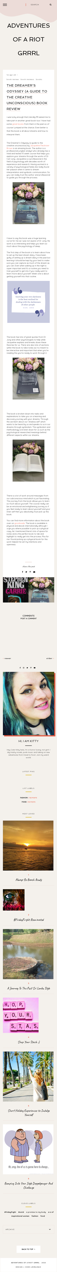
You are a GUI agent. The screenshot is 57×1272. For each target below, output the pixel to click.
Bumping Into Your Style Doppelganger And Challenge (28, 1185)
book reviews (27, 79)
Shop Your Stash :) (29, 1042)
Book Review (13, 79)
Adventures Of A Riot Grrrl (28, 39)
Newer (7, 658)
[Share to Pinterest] (30, 572)
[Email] (34, 572)
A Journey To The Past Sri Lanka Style (28, 988)
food (28, 802)
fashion (28, 798)
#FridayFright (10, 1212)
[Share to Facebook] (23, 572)
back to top (28, 1249)
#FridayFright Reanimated (29, 920)
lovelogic (36, 1267)
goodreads (19, 523)
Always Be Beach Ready (28, 880)
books (39, 79)
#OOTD (21, 1212)
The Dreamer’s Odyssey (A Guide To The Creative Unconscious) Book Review (27, 97)
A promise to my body (36, 1212)
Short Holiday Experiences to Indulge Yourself (28, 1113)
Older (49, 658)
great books (18, 124)
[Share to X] (26, 572)
